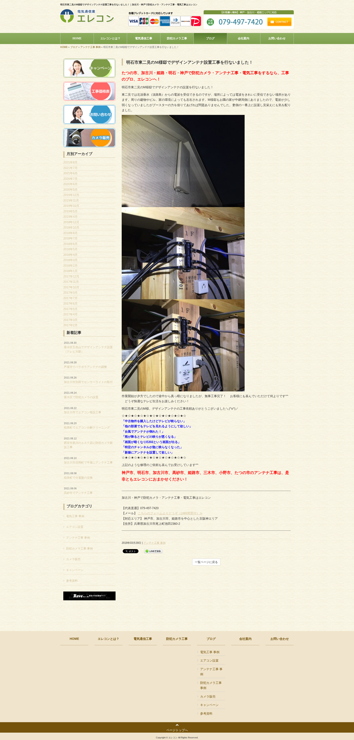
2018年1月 (70, 271)
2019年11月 (71, 200)
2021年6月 (70, 173)
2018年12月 (71, 222)
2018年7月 (70, 238)
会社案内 (245, 638)
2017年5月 (70, 309)
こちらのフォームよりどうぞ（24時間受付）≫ (170, 513)
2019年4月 (70, 216)
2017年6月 (70, 303)
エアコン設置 (74, 526)
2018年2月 (70, 265)
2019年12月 (71, 195)
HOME (64, 47)
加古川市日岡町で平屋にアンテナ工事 (88, 460)
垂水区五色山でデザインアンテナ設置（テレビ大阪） (88, 347)
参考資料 (72, 580)
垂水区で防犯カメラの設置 (81, 395)
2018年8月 (70, 233)
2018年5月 (70, 249)
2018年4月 (70, 254)
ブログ (74, 47)
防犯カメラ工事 (177, 638)
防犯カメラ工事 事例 (79, 548)
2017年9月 (70, 292)
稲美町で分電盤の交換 (78, 475)
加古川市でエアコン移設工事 (82, 410)
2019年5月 (70, 211)
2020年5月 (70, 189)
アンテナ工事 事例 (90, 47)
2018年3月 (70, 260)
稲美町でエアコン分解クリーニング (87, 425)
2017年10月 (71, 287)
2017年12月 (71, 276)
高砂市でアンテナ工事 (78, 490)
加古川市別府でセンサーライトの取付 (88, 380)
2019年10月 (71, 205)
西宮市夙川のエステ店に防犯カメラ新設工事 (88, 443)
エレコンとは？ (108, 638)
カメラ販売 (73, 559)
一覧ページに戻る (206, 562)
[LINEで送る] (153, 551)
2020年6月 (70, 184)
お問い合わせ (279, 638)
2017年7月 (70, 298)
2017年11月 (71, 281)
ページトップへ (177, 730)
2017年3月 (70, 320)
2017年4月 (70, 314)
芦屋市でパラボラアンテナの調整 (85, 364)
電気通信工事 (143, 638)
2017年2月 (70, 325)
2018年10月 (71, 227)
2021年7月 (70, 168)
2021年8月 (70, 162)
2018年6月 (70, 244)
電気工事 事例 (75, 516)
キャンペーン (74, 570)
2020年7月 (70, 178)
